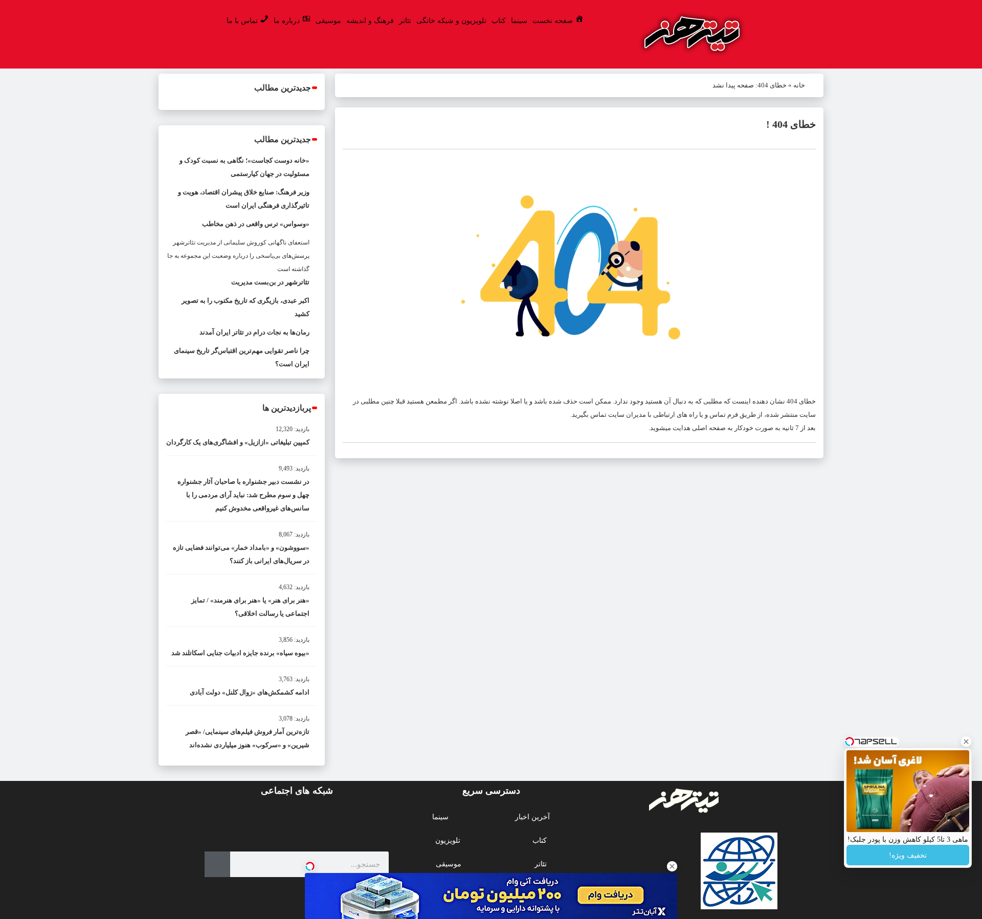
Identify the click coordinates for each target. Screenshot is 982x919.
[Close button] (966, 741)
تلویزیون (447, 840)
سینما (519, 20)
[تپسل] (310, 866)
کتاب (499, 20)
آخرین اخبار (532, 817)
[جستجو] (217, 864)
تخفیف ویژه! (908, 855)
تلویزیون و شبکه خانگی (451, 20)
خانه (799, 85)
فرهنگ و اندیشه (370, 20)
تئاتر (405, 20)
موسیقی (328, 20)
